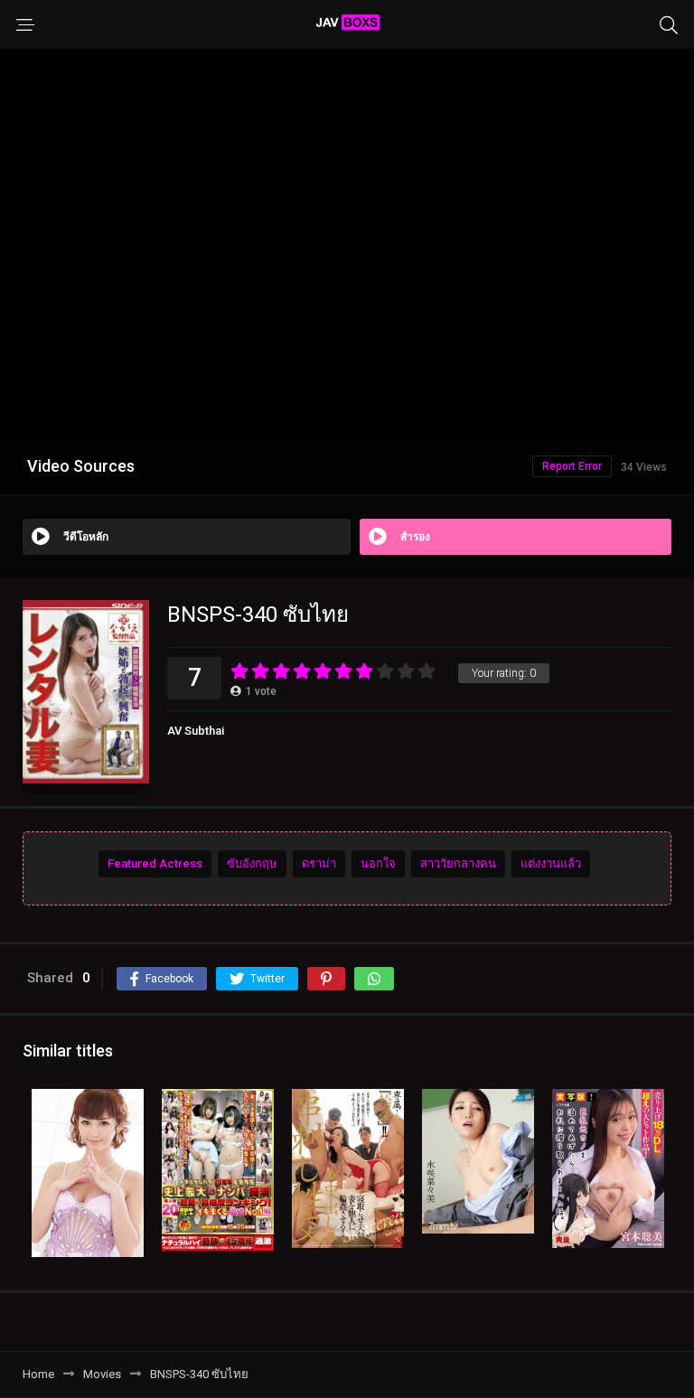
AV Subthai (195, 731)
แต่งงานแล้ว (550, 863)
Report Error (572, 466)
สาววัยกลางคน (458, 863)
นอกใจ (378, 863)
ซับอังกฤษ (252, 863)
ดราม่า (319, 863)
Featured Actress (155, 863)
